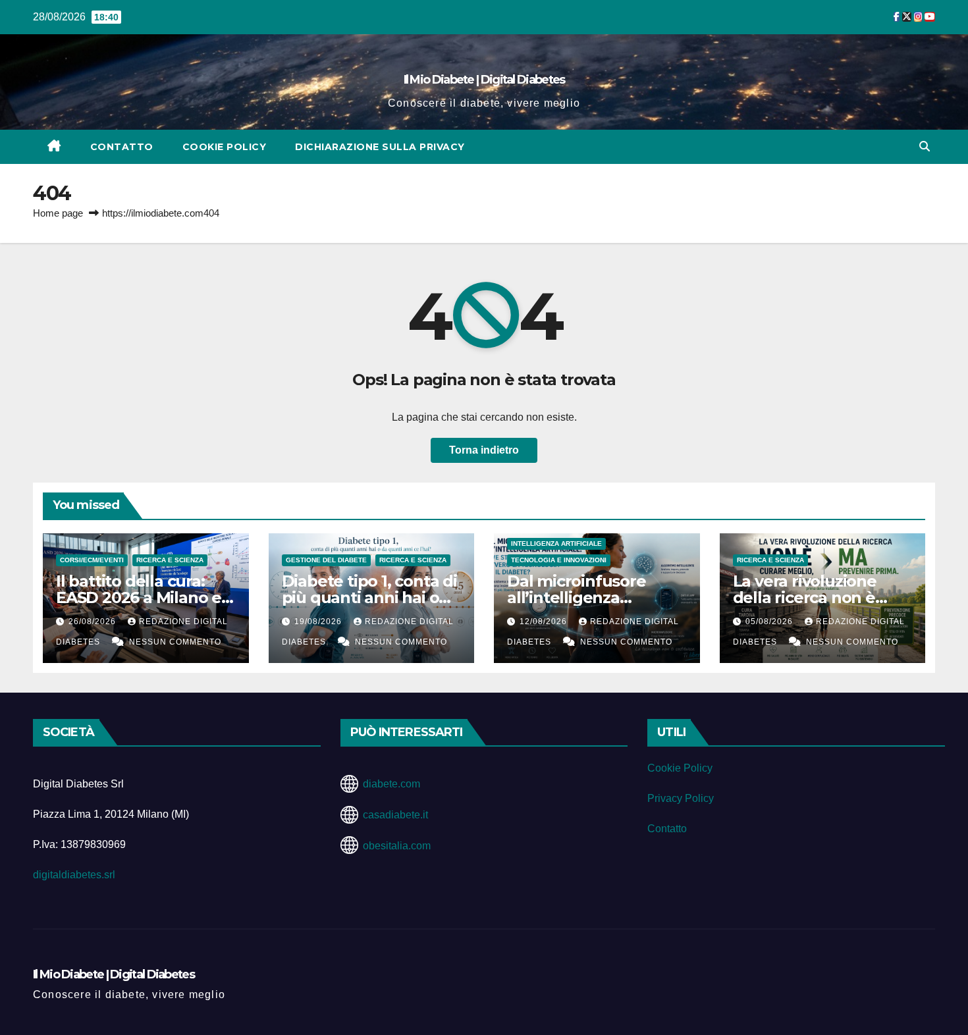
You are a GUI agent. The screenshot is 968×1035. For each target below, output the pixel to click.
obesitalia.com (397, 845)
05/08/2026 (770, 621)
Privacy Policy (680, 798)
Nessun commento (175, 642)
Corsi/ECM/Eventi (92, 560)
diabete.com (391, 783)
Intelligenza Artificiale (556, 543)
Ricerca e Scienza (169, 560)
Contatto (121, 147)
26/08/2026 (93, 621)
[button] (924, 146)
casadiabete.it (395, 814)
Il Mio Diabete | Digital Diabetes (484, 79)
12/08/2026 (545, 621)
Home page (58, 213)
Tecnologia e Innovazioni (558, 560)
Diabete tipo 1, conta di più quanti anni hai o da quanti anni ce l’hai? (370, 597)
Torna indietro (484, 450)
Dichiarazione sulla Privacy (380, 147)
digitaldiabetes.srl (74, 874)
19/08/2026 (319, 621)
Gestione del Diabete (326, 560)
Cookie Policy (224, 147)
